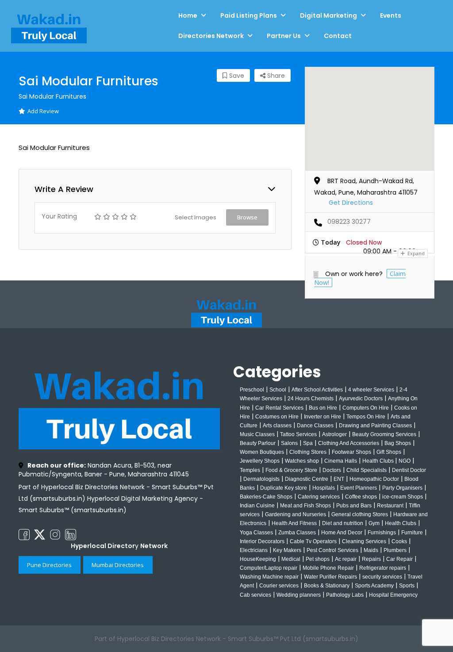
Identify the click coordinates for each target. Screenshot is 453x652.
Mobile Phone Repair (328, 568)
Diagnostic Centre (306, 479)
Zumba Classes (297, 532)
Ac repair (346, 559)
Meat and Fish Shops (305, 505)
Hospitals (323, 488)
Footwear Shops (351, 452)
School (277, 390)
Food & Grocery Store (291, 470)
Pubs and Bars (354, 505)
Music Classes (257, 434)
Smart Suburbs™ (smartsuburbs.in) (73, 510)
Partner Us (284, 35)
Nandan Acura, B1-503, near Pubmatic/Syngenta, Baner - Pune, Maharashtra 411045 (104, 470)
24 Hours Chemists (311, 398)
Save (235, 75)
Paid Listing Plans (248, 15)
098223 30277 (349, 221)
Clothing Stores (307, 452)
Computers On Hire (365, 408)
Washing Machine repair (269, 577)
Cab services (255, 595)
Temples (250, 470)
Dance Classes (315, 425)
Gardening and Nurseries (295, 514)
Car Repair (399, 559)
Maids (371, 550)
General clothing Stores (359, 514)
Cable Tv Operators (313, 541)
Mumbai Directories (118, 565)
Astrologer (334, 434)
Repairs (371, 559)
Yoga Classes (256, 532)
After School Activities (317, 390)
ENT (339, 479)
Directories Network (211, 35)
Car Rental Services (279, 408)
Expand (415, 253)
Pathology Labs (345, 595)
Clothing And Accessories (348, 443)
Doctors (331, 470)
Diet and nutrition (342, 523)
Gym (374, 523)
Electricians (254, 550)
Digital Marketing (328, 15)
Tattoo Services (298, 434)
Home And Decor (341, 532)
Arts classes (277, 425)
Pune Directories (49, 565)
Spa (308, 443)
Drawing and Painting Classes (375, 425)
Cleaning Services (364, 541)
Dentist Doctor (409, 470)
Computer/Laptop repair (268, 568)
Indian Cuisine (257, 505)
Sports (407, 586)
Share (275, 75)
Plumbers (395, 550)
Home (187, 15)
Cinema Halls (340, 461)
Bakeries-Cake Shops (266, 497)
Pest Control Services (332, 550)
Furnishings (382, 532)
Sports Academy (374, 586)
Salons (289, 443)
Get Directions (351, 202)
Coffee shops (361, 497)
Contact (338, 35)
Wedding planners (298, 595)
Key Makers (287, 550)
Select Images (195, 217)
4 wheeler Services (371, 390)
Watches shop (302, 461)
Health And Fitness (294, 523)
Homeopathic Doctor (374, 479)
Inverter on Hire (322, 417)
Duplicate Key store (283, 488)
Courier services (279, 586)
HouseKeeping (258, 559)
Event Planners (358, 488)
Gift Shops (388, 452)
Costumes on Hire (277, 417)
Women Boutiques (262, 452)
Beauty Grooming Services (384, 434)
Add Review (43, 111)
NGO (405, 461)
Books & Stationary (326, 586)
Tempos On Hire (365, 417)
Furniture (412, 532)
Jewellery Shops (260, 461)
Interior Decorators (262, 541)
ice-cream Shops (402, 497)
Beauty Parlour (258, 443)
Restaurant (390, 505)
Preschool (252, 390)
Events (390, 15)
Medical (290, 559)
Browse (247, 217)
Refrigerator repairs (382, 568)
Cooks (399, 541)
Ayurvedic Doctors (361, 398)
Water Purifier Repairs (330, 577)
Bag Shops (397, 443)
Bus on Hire (323, 408)
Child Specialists (366, 470)
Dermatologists (261, 479)
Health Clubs (378, 461)
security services (382, 577)
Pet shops (318, 559)
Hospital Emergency (393, 595)
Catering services (319, 497)
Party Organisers (402, 488)
